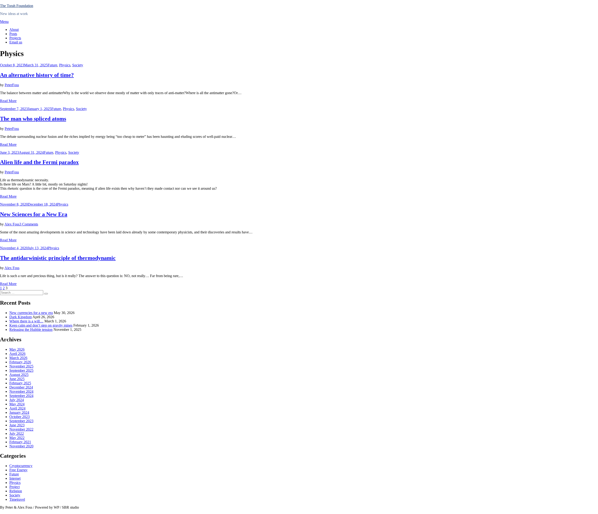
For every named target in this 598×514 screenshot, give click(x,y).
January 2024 (19, 412)
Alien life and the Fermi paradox (39, 162)
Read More (8, 101)
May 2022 (17, 438)
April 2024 (17, 408)
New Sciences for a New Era (33, 214)
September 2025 (21, 370)
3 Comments (28, 224)
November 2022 (21, 429)
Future (52, 65)
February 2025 (20, 383)
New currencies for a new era (31, 313)
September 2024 (21, 396)
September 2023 (21, 421)
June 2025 (17, 379)
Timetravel (17, 499)
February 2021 (20, 442)
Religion (15, 491)
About (14, 30)
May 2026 (17, 349)
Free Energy (18, 470)
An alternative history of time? (37, 75)
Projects (15, 38)
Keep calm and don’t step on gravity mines (40, 325)
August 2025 (18, 375)
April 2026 (17, 354)
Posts (13, 34)
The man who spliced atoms (33, 119)
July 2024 (16, 400)
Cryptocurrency (20, 466)
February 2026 (20, 362)
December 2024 (21, 387)
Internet (15, 478)
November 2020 (21, 446)
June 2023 (17, 425)
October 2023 (19, 417)
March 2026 (18, 358)
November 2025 (21, 366)
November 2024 (21, 391)
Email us (15, 42)
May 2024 (17, 404)
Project (14, 487)
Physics (64, 65)
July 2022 (16, 433)
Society (77, 65)
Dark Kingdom (20, 317)
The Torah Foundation (16, 6)
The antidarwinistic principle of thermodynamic (58, 258)
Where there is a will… (26, 321)
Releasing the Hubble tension (31, 330)
